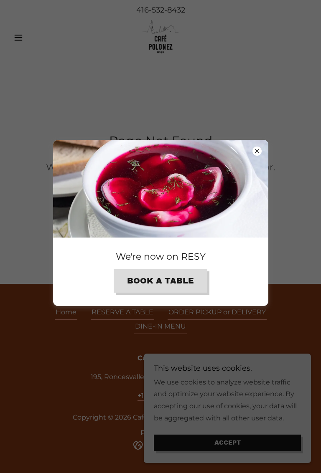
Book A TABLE (160, 280)
